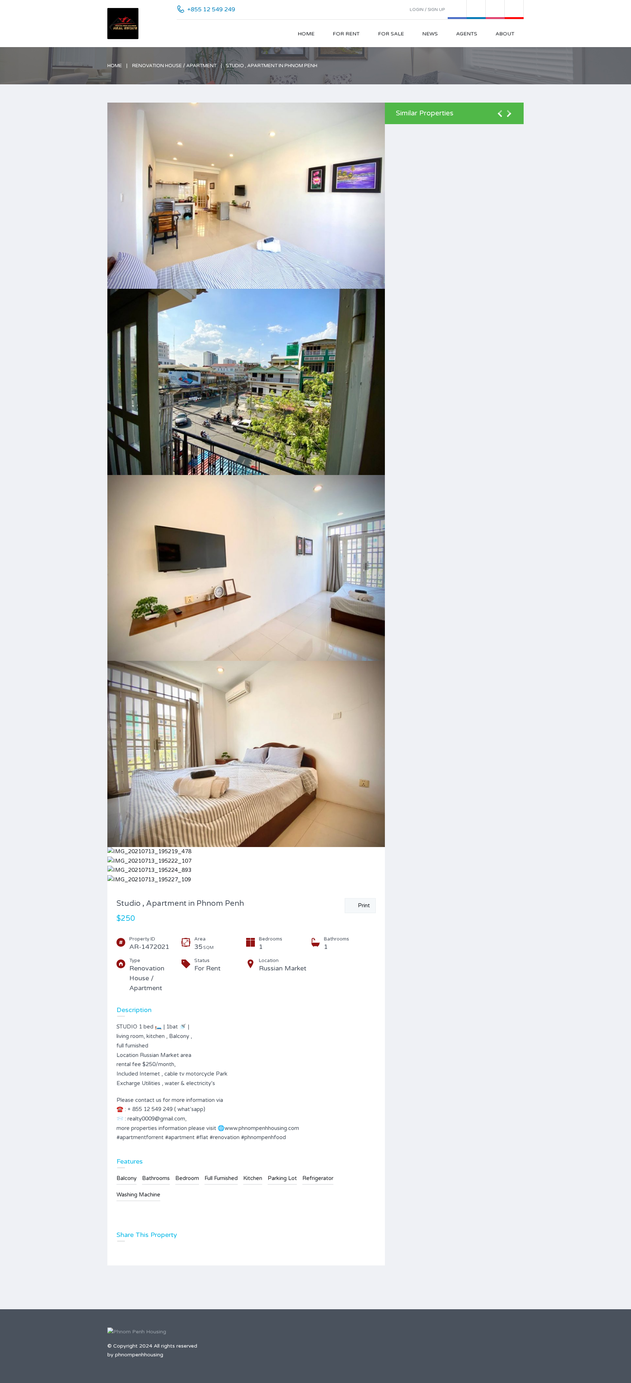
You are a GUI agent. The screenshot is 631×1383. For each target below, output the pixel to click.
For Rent (346, 34)
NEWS (430, 34)
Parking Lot (282, 1178)
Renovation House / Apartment (174, 66)
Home (306, 34)
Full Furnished (221, 1178)
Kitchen (252, 1178)
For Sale (391, 34)
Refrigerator (317, 1178)
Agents (466, 34)
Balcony (126, 1178)
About (505, 34)
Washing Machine (138, 1194)
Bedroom (187, 1178)
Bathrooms (156, 1178)
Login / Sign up (427, 9)
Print (362, 905)
